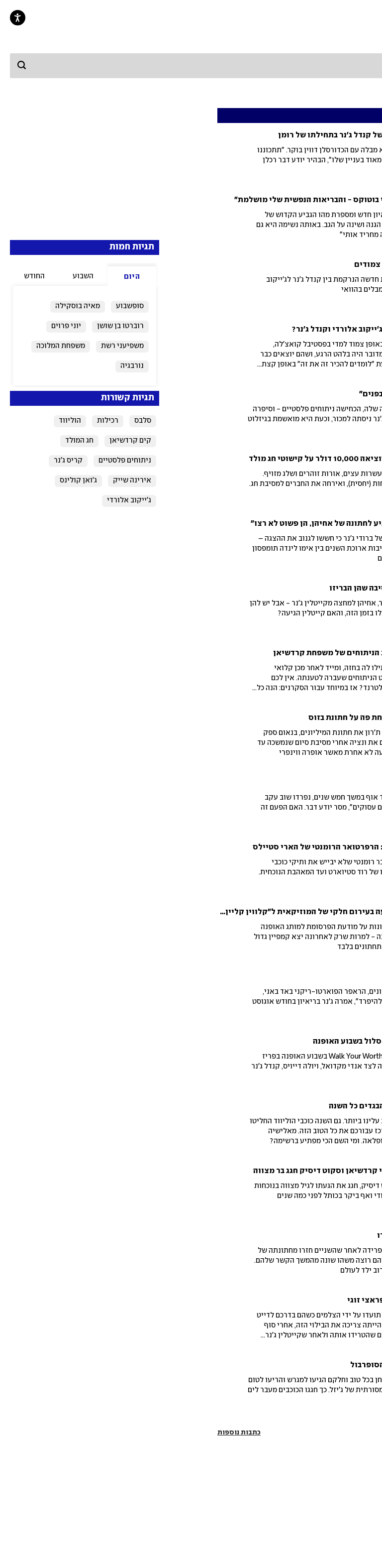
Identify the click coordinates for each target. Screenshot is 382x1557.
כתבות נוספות (239, 1433)
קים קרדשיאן (130, 440)
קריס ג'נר (68, 460)
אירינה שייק (132, 480)
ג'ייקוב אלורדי (129, 500)
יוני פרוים (66, 326)
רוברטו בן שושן (120, 326)
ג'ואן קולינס (78, 480)
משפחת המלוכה (60, 346)
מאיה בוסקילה (77, 306)
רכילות (107, 420)
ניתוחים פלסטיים (124, 460)
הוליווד (70, 420)
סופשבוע (130, 306)
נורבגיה (132, 365)
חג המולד (79, 440)
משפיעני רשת (122, 346)
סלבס (142, 420)
